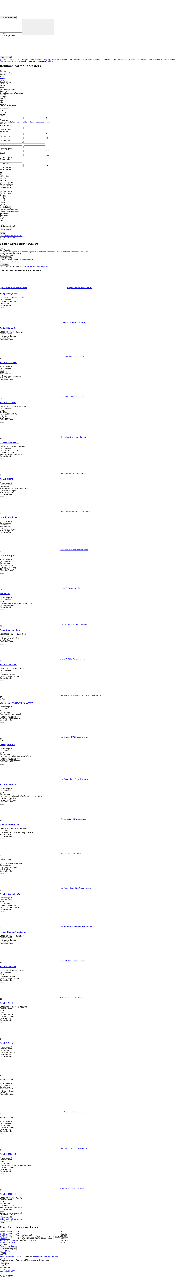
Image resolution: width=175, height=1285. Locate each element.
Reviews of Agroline (40, 1256)
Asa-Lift (48, 61)
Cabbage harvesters (167, 59)
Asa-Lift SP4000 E (8, 363)
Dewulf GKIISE (6, 479)
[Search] (38, 27)
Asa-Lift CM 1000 (8, 785)
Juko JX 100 (5, 859)
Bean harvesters (154, 59)
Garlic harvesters (17, 61)
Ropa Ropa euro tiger (10, 630)
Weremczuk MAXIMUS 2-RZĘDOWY (16, 703)
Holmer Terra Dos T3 (9, 443)
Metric (8, 1251)
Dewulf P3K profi (7, 555)
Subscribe (4, 264)
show (3, 234)
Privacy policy (19, 1256)
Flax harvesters (5, 61)
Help (8, 1246)
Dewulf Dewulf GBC (9, 517)
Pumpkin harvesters (74, 59)
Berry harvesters (130, 59)
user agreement (43, 266)
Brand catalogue (53, 1256)
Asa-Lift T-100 (6, 1043)
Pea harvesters (142, 59)
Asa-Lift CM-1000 (8, 967)
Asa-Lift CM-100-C (8, 665)
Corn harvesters (105, 59)
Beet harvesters (61, 59)
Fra (4, 1253)
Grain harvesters (36, 59)
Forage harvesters (48, 59)
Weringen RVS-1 (7, 745)
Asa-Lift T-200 (6, 1118)
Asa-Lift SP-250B (8, 403)
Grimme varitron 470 (9, 825)
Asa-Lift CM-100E (8, 1154)
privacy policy (29, 266)
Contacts (14, 1246)
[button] (87, 46)
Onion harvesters (118, 59)
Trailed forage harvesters (91, 59)
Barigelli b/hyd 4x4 (8, 294)
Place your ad (6, 258)
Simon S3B (5, 594)
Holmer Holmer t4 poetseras (13, 932)
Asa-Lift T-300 (6, 1003)
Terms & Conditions (7, 1256)
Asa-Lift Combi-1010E (10, 894)
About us (3, 1246)
